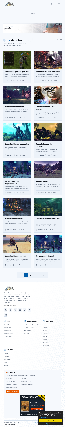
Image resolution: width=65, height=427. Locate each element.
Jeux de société (8, 333)
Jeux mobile (7, 330)
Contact (6, 353)
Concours (46, 345)
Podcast (45, 342)
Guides (45, 330)
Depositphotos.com (26, 381)
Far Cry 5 (26, 333)
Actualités (46, 324)
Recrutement (7, 359)
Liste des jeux (8, 336)
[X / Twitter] (15, 310)
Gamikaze (9, 378)
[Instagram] (5, 315)
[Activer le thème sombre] (55, 4)
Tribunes (45, 333)
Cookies (6, 365)
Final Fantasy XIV (28, 330)
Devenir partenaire (12, 391)
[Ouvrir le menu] (59, 4)
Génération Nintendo (27, 384)
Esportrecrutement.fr (12, 387)
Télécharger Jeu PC (11, 384)
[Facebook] (29, 310)
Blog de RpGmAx (10, 381)
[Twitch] (24, 310)
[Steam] (5, 310)
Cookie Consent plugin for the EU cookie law (50, 424)
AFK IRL (45, 336)
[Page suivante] (35, 275)
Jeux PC (6, 324)
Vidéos (45, 339)
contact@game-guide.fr (10, 305)
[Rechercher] (51, 4)
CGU (5, 362)
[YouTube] (20, 310)
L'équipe (6, 356)
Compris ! (51, 421)
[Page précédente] (21, 275)
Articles (45, 327)
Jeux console (7, 327)
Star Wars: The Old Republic (31, 324)
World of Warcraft (29, 327)
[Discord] (10, 310)
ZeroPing (23, 378)
